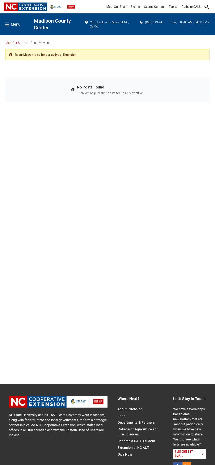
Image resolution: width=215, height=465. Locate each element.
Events (135, 6)
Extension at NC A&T (133, 448)
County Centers (154, 6)
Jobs (121, 416)
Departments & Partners (136, 423)
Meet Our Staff (116, 6)
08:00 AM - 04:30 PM (193, 22)
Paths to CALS (191, 6)
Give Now (125, 454)
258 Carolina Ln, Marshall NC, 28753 (109, 24)
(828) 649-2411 (155, 22)
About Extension (130, 409)
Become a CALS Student (136, 441)
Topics (173, 6)
